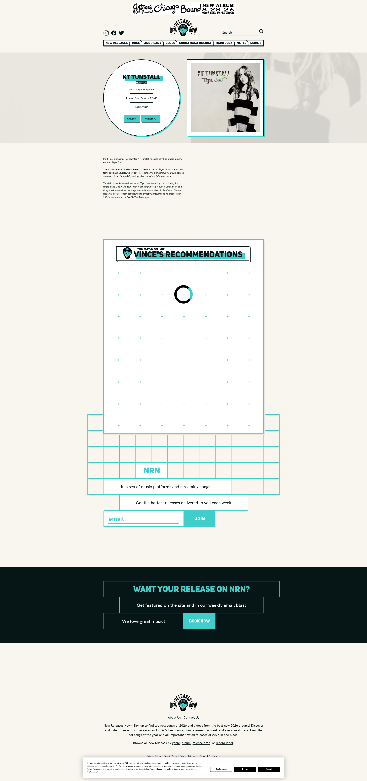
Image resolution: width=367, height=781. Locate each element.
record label (224, 743)
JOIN (200, 519)
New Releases (117, 43)
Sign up (138, 725)
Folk (131, 89)
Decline (245, 769)
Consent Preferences (209, 755)
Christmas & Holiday (195, 43)
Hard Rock (224, 43)
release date (201, 743)
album (186, 743)
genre (176, 743)
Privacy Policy (154, 755)
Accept (269, 769)
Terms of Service (188, 755)
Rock (136, 43)
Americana (152, 43)
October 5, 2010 (149, 98)
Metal (241, 43)
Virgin (145, 106)
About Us (174, 717)
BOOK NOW (199, 621)
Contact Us (191, 717)
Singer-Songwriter (145, 89)
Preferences (221, 769)
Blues (170, 43)
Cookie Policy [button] (144, 769)
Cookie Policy (170, 755)
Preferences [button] (92, 772)
